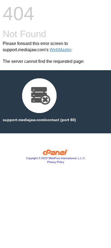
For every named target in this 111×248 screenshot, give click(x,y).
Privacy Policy (55, 161)
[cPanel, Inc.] (55, 154)
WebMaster (60, 49)
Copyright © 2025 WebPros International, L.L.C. (55, 158)
